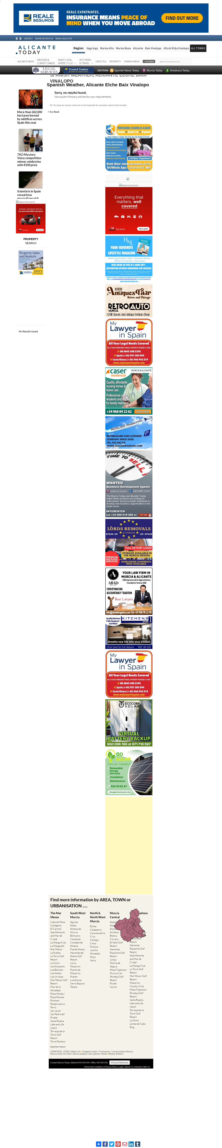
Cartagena (55, 925)
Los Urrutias (56, 976)
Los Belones (56, 969)
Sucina (113, 986)
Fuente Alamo (77, 949)
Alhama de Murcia (75, 930)
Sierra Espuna (77, 983)
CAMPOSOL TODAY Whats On (65, 1052)
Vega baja (92, 48)
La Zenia (134, 1020)
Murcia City (116, 973)
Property (115, 61)
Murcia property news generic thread (90, 1054)
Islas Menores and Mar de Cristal (57, 936)
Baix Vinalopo (153, 48)
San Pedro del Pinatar (57, 1016)
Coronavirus (104, 1052)
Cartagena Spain (89, 1052)
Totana (73, 986)
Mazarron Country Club (137, 984)
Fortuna (94, 946)
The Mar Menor (55, 915)
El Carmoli (55, 928)
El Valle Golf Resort (116, 944)
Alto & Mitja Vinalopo (176, 48)
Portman (54, 1000)
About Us (129, 1067)
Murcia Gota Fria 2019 (60, 1054)
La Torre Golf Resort (57, 958)
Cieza (93, 943)
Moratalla (95, 953)
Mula (92, 957)
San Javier (55, 1010)
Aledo (73, 925)
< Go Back (53, 112)
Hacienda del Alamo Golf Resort (77, 956)
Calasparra (95, 929)
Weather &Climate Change (46, 61)
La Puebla (55, 952)
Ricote (113, 983)
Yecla (93, 960)
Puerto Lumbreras (75, 978)
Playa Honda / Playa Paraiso (57, 995)
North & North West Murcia (97, 917)
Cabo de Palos (57, 922)
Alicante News (26, 61)
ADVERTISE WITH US (44, 38)
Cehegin (94, 939)
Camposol (75, 939)
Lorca (73, 963)
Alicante (138, 48)
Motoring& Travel (85, 61)
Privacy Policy (110, 1067)
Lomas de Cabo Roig (137, 1025)
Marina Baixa (123, 48)
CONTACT (28, 38)
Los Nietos (55, 973)
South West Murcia (77, 915)
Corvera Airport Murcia (121, 1052)
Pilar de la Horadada (55, 988)
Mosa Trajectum (118, 969)
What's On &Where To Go (65, 61)
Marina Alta (107, 48)
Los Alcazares (57, 966)
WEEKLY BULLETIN (63, 38)
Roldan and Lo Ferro (57, 1005)
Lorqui (113, 959)
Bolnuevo (75, 935)
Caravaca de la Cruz (97, 935)
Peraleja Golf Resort (117, 978)
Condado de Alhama (76, 944)
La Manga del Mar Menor (57, 947)
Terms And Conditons (93, 1067)
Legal (120, 1067)
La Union (55, 963)
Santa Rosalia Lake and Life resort (57, 1024)
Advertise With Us (142, 1067)
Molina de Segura (115, 964)
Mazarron (75, 966)
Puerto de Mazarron (75, 971)
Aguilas (74, 922)
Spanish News (132, 61)
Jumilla (94, 950)
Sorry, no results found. (70, 93)
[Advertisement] (128, 845)
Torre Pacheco (57, 1041)
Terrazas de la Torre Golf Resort (57, 1035)
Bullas (93, 926)
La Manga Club (58, 942)
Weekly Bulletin (115, 1054)
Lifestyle (101, 61)
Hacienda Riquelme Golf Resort (117, 953)
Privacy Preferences (119, 1062)
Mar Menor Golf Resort (58, 981)
